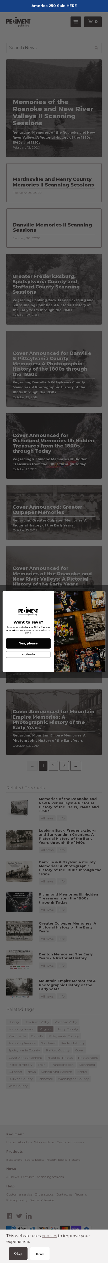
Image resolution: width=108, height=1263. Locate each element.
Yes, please (28, 643)
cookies (49, 1235)
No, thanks (28, 654)
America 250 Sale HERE (54, 6)
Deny (40, 1254)
